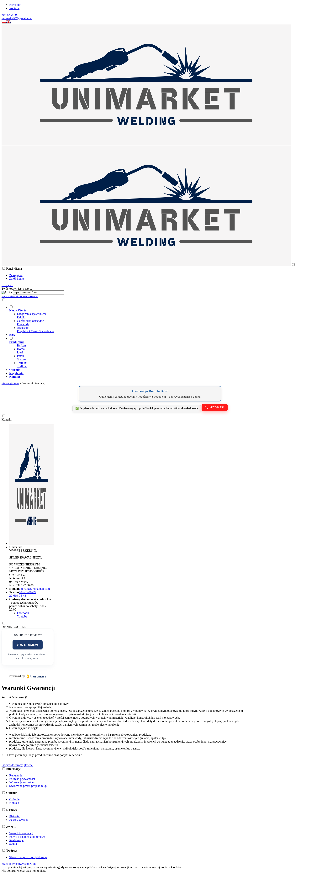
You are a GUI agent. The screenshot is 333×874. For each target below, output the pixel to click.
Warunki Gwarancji (21, 833)
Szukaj (13, 843)
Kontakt (6, 419)
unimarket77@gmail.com (17, 18)
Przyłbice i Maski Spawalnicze (35, 331)
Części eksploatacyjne (30, 320)
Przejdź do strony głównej (17, 765)
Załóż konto (16, 278)
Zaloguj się (16, 275)
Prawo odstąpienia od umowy (27, 836)
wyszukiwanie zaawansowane (20, 296)
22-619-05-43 (17, 595)
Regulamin (16, 775)
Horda (21, 349)
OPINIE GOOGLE (14, 626)
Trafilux (22, 362)
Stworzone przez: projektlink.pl (28, 785)
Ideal (20, 352)
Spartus (21, 359)
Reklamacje (16, 840)
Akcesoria (23, 327)
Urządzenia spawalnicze (31, 313)
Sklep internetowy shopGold (19, 863)
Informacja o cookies (22, 782)
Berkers (21, 345)
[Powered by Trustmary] (27, 676)
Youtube (14, 8)
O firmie (14, 799)
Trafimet (22, 366)
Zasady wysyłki (19, 819)
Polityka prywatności (22, 779)
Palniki (21, 317)
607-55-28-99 (10, 14)
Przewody (23, 324)
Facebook (15, 4)
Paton (20, 356)
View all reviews (27, 645)
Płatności (14, 816)
